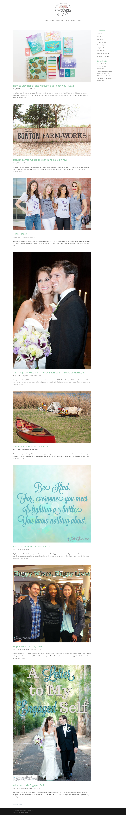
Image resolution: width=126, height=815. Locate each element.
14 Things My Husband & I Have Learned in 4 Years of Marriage (48, 372)
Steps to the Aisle (35, 376)
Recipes (99, 48)
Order (79, 20)
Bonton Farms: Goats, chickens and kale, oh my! (40, 159)
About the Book (49, 20)
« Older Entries (17, 805)
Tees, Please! (20, 233)
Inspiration (26, 89)
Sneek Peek (59, 20)
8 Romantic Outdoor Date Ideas (30, 446)
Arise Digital (24, 812)
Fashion (25, 237)
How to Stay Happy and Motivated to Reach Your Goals (43, 85)
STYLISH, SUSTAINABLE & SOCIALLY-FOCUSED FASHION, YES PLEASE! (104, 73)
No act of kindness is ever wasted (32, 546)
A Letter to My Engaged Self (28, 785)
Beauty (99, 33)
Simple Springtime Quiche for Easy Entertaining (102, 66)
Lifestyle (32, 89)
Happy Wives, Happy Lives (27, 646)
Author (67, 20)
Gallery (73, 20)
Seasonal (99, 50)
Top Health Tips (101, 56)
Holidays (99, 39)
